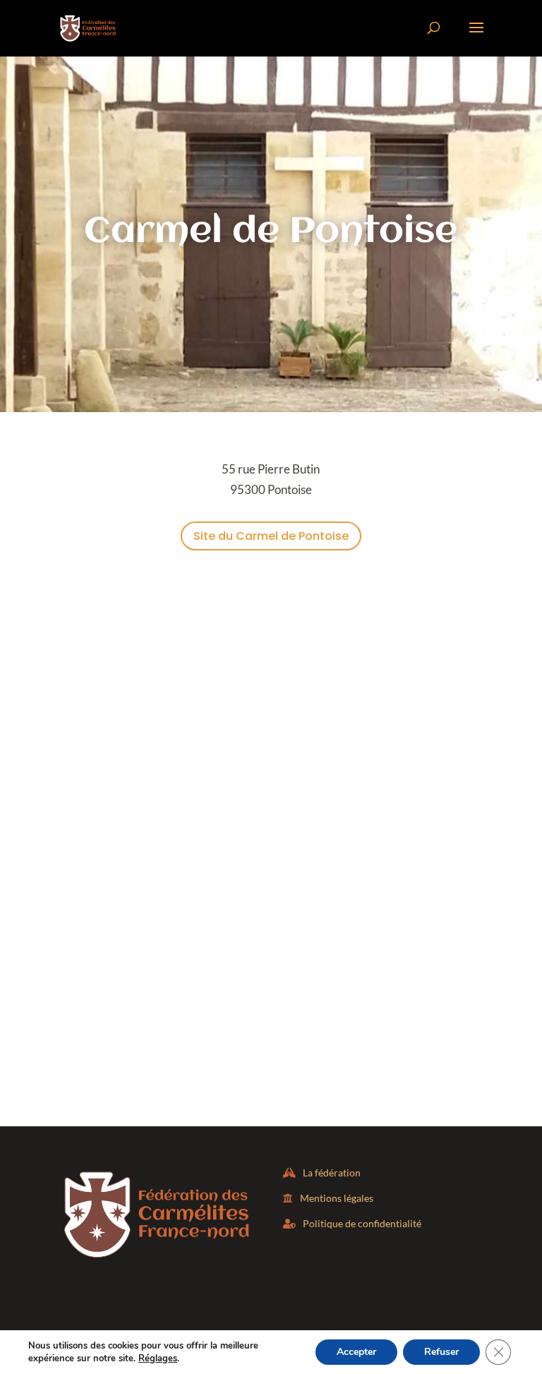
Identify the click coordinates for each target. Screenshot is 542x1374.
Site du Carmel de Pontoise (271, 536)
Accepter (356, 1351)
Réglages (157, 1358)
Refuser (441, 1351)
